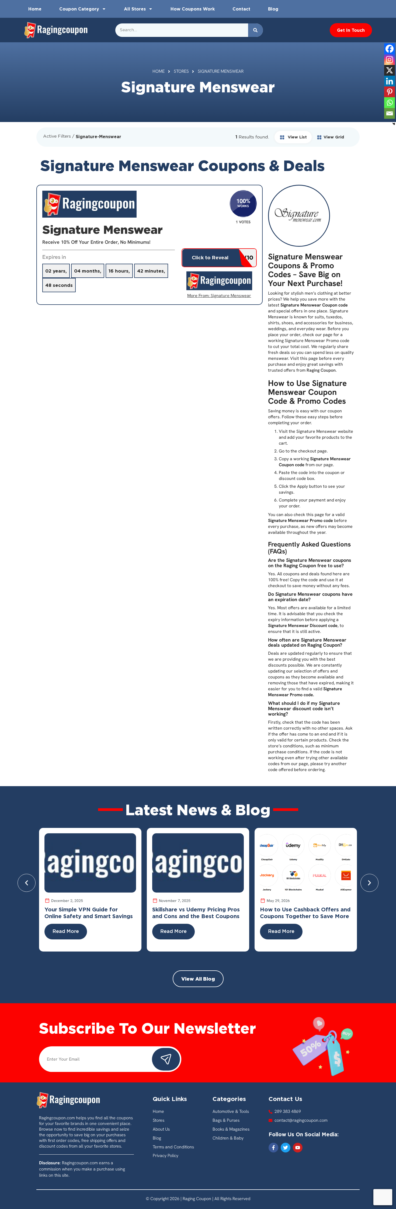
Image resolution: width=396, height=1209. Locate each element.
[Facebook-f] (273, 1147)
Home (34, 8)
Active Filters (57, 136)
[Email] (389, 113)
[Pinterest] (389, 91)
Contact (241, 8)
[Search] (255, 30)
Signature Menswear (231, 295)
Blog (273, 8)
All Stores (135, 8)
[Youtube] (298, 1147)
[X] (389, 70)
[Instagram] (389, 59)
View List (296, 137)
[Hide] (394, 124)
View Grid (334, 137)
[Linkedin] (389, 81)
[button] (27, 883)
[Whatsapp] (389, 102)
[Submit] (166, 1059)
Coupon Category (79, 8)
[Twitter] (285, 1147)
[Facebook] (389, 48)
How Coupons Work (193, 8)
